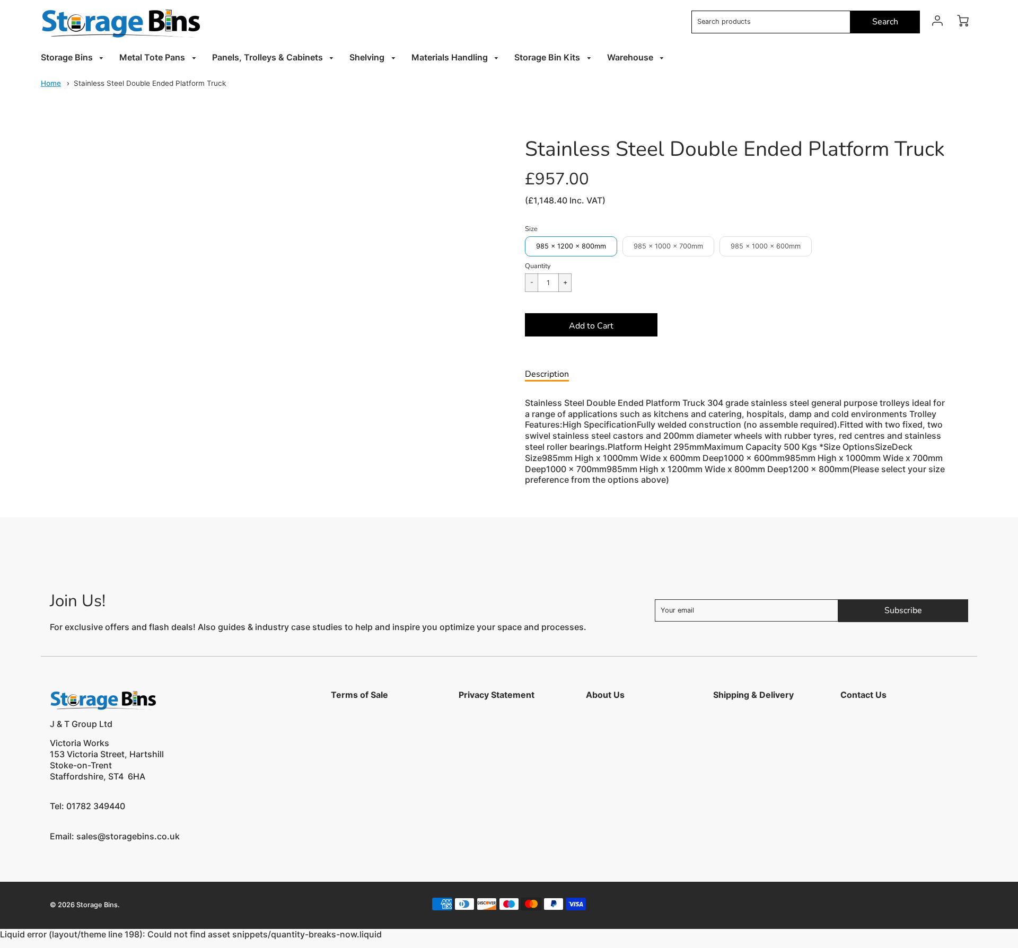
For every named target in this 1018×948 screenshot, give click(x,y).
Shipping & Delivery (753, 694)
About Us (605, 694)
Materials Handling (450, 57)
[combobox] (770, 22)
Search (885, 22)
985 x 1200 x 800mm (571, 246)
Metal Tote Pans (153, 57)
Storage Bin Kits (548, 57)
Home (51, 83)
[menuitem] (74, 57)
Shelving (368, 57)
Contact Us (863, 694)
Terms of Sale (359, 694)
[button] (591, 324)
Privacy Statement (496, 694)
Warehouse (631, 57)
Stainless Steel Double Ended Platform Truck (150, 83)
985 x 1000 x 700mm (668, 246)
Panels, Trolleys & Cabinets (268, 57)
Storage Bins (68, 57)
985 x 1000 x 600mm (766, 246)
